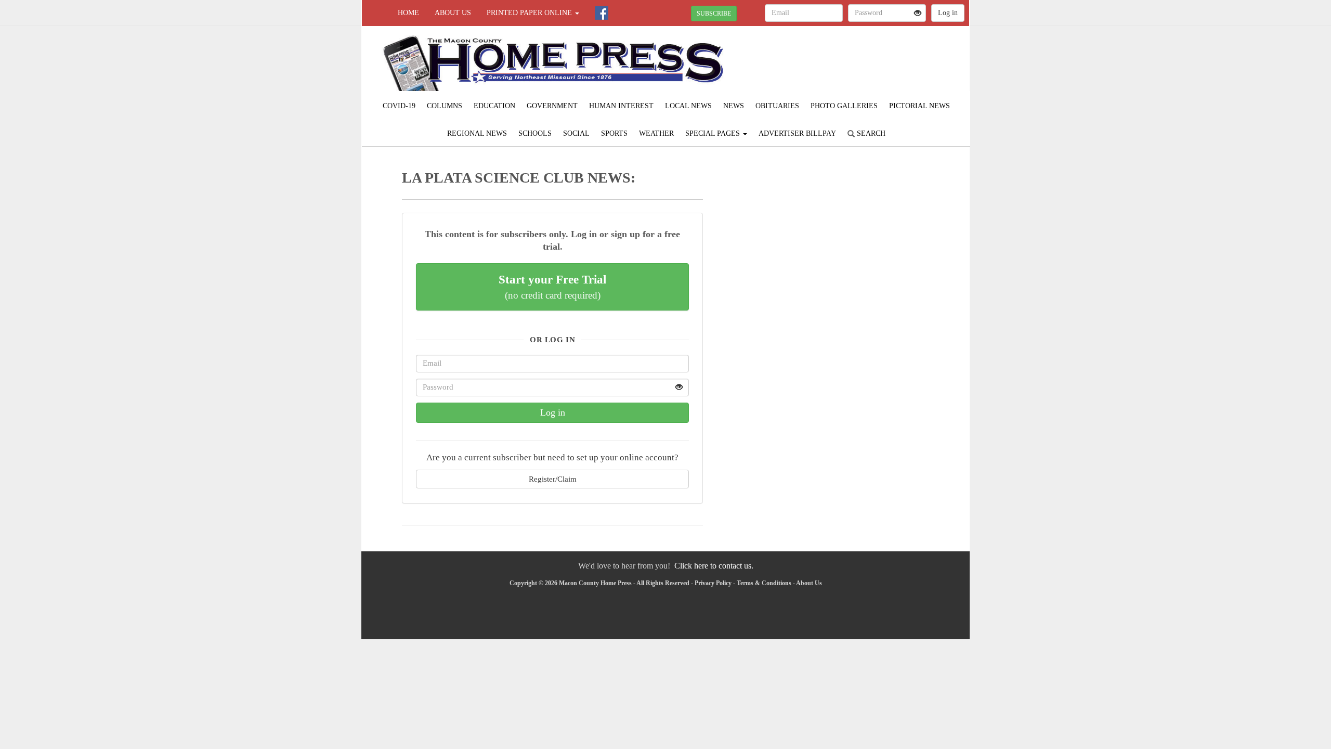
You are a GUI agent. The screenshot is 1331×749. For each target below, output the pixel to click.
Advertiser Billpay (797, 133)
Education (494, 106)
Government (552, 106)
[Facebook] (601, 13)
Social (576, 133)
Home (408, 13)
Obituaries (777, 106)
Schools (535, 133)
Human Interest (621, 106)
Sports (614, 133)
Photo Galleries (844, 106)
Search (870, 133)
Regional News (477, 133)
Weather (656, 133)
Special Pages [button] (713, 133)
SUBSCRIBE (714, 13)
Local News (688, 106)
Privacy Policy (713, 583)
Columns (444, 106)
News (733, 106)
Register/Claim (553, 478)
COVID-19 (399, 106)
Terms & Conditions (764, 583)
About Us (453, 13)
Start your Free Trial (552, 287)
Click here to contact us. (713, 565)
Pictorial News (919, 106)
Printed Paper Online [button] (530, 13)
